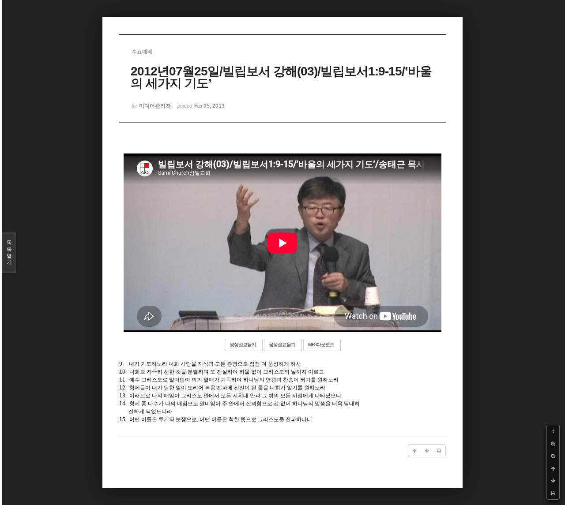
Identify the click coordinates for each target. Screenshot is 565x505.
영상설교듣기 (243, 344)
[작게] (553, 456)
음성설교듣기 (282, 344)
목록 (9, 252)
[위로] (553, 468)
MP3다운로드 (321, 344)
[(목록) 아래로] (553, 481)
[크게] (553, 444)
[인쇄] (553, 493)
